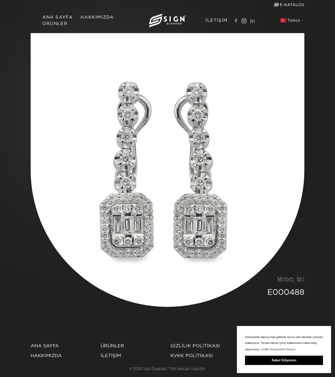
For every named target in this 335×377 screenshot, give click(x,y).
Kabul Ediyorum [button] (284, 360)
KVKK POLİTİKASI (191, 355)
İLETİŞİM (217, 20)
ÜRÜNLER (54, 23)
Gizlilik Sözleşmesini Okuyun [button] (278, 349)
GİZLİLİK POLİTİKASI (195, 346)
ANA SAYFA (57, 17)
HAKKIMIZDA (97, 17)
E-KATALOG (291, 4)
